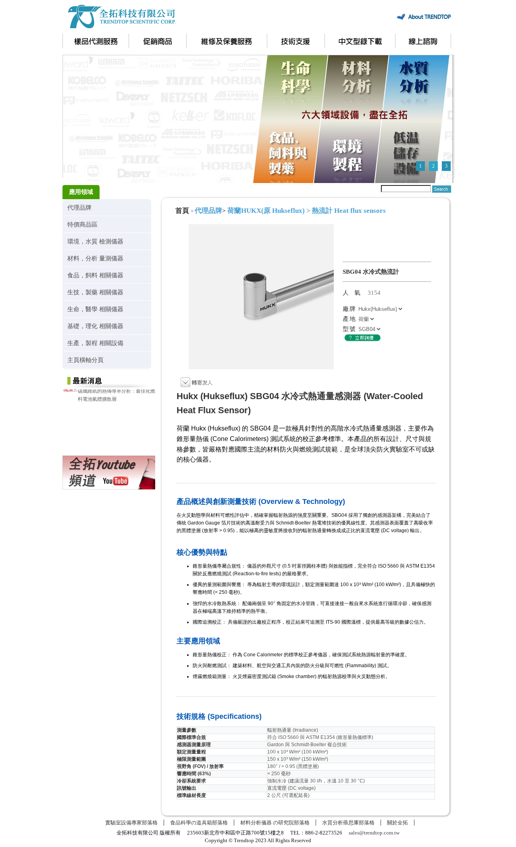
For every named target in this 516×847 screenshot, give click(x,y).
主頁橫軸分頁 (85, 359)
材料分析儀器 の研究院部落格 (275, 823)
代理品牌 (79, 207)
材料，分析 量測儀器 (95, 258)
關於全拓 (397, 823)
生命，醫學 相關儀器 (95, 309)
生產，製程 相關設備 (95, 342)
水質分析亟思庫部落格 (348, 823)
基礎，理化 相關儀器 (95, 326)
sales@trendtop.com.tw (374, 833)
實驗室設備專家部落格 (131, 823)
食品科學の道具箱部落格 (199, 823)
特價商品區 (82, 224)
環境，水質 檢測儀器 (95, 241)
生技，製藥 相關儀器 (95, 292)
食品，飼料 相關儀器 (95, 275)
